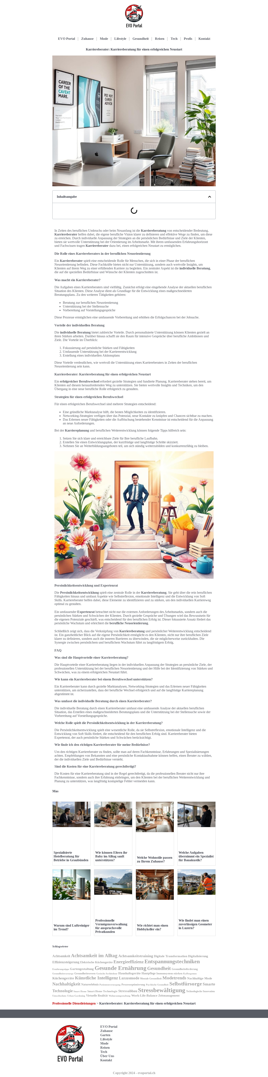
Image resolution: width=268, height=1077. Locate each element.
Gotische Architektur (106, 973)
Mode (104, 38)
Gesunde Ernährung (120, 968)
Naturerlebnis (90, 984)
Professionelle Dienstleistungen (74, 1003)
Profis (188, 38)
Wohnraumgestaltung (119, 995)
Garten (105, 1035)
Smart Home (79, 991)
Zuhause (87, 38)
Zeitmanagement (169, 995)
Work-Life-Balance (144, 995)
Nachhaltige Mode (199, 978)
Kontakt (204, 38)
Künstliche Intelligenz (96, 977)
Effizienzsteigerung (65, 962)
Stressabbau (127, 991)
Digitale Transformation (170, 956)
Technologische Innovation (200, 991)
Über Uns (107, 1056)
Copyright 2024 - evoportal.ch (134, 1073)
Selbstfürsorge (185, 983)
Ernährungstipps (60, 969)
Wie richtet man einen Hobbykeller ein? (152, 927)
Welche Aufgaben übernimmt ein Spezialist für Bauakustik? (196, 856)
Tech (174, 38)
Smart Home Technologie (102, 991)
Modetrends (174, 977)
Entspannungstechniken (172, 961)
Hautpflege (149, 973)
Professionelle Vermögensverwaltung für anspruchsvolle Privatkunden (111, 926)
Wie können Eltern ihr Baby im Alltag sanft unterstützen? (111, 856)
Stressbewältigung (161, 990)
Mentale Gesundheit (151, 978)
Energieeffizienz (128, 961)
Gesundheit (141, 38)
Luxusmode (129, 978)
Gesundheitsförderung (185, 969)
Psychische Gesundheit (157, 984)
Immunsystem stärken (169, 973)
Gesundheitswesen (84, 973)
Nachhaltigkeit (66, 983)
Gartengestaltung (82, 969)
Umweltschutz (59, 995)
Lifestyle (120, 38)
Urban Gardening (76, 995)
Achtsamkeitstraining (135, 956)
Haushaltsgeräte (129, 973)
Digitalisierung (198, 956)
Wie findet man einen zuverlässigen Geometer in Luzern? (195, 924)
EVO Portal (66, 38)
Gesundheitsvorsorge (62, 973)
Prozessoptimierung (133, 984)
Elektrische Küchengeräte (96, 962)
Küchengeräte (63, 978)
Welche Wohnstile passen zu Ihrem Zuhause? (154, 859)
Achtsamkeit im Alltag (94, 955)
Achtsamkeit (61, 956)
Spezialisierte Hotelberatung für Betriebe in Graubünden (71, 856)
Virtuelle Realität (97, 995)
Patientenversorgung (110, 985)
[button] (209, 196)
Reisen (159, 38)
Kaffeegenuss (190, 973)
